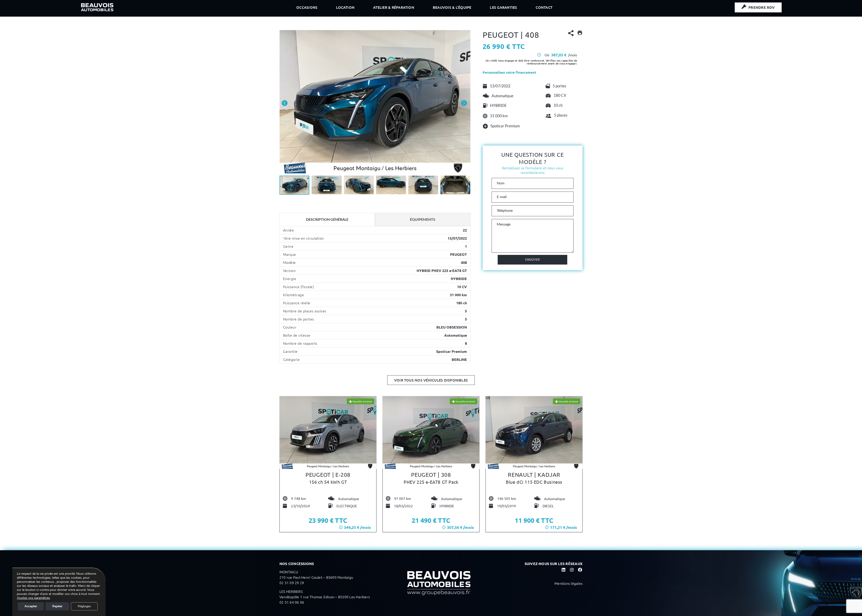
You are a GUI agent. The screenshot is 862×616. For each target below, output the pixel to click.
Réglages (84, 606)
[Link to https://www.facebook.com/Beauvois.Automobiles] (580, 570)
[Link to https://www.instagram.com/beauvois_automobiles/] (572, 570)
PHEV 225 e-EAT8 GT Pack (431, 482)
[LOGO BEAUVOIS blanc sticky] (97, 5)
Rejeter (57, 606)
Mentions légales (568, 583)
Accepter (30, 606)
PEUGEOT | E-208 (328, 474)
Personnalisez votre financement (509, 72)
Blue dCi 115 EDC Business (534, 482)
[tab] (327, 219)
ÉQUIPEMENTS (422, 219)
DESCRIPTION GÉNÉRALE (327, 219)
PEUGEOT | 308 (431, 474)
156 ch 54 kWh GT (328, 482)
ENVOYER (532, 259)
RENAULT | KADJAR (534, 474)
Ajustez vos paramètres (33, 598)
